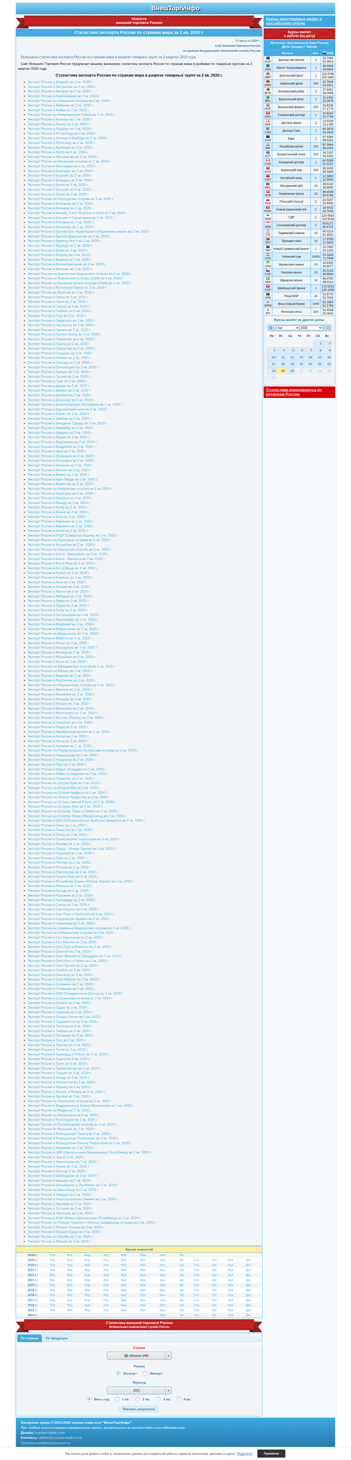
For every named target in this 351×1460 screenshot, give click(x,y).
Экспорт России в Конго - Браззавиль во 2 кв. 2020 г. (68, 554)
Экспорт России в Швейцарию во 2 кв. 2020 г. (62, 1176)
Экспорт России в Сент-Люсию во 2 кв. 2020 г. (63, 965)
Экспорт (130, 1373)
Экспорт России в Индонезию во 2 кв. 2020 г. (62, 442)
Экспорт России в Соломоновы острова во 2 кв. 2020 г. (70, 998)
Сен (196, 1260)
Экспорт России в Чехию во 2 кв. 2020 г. (58, 1166)
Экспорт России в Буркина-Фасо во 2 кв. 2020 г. (64, 241)
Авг (182, 1255)
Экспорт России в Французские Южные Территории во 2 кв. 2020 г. (79, 1143)
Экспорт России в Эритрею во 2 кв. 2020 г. (60, 1204)
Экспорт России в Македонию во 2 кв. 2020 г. (62, 647)
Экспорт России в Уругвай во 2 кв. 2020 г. (59, 1096)
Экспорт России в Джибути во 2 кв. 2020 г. (59, 395)
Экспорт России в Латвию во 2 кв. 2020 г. (59, 587)
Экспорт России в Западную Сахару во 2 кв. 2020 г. (67, 423)
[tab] (29, 1338)
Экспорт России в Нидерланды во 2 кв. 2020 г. (63, 755)
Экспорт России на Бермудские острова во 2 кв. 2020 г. (70, 199)
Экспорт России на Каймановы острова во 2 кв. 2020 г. (70, 488)
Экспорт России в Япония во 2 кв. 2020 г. (59, 1241)
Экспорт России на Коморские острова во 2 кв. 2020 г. (69, 549)
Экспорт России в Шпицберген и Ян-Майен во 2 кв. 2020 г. (73, 1185)
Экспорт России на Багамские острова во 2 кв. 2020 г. (69, 161)
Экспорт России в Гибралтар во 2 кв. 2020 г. (61, 348)
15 (319, 357)
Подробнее (245, 1453)
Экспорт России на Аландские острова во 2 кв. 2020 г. (69, 101)
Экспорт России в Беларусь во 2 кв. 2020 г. (60, 180)
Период (139, 1382)
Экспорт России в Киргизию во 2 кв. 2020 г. (60, 521)
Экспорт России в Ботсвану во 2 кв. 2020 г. (60, 222)
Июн (143, 1255)
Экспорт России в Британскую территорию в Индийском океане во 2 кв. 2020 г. (89, 231)
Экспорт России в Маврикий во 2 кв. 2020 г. (61, 624)
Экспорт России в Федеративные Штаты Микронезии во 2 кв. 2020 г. (80, 1105)
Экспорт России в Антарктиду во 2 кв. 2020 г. (62, 133)
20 (301, 363)
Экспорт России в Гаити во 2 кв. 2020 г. (57, 301)
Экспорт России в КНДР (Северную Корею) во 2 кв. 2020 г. (72, 535)
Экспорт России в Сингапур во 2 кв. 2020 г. (60, 975)
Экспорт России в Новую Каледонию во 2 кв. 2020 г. (67, 774)
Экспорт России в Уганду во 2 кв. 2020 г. (58, 1077)
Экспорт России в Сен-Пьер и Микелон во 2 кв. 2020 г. (69, 947)
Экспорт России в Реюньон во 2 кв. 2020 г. (60, 886)
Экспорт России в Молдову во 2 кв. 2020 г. (60, 699)
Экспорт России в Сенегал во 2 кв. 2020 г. (59, 951)
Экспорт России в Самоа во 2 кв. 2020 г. (58, 905)
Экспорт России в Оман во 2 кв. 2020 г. (57, 825)
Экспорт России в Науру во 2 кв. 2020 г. (58, 727)
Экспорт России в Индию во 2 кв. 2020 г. (58, 437)
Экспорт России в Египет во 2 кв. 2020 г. (58, 414)
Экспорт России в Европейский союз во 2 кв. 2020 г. (67, 409)
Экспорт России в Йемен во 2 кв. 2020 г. (58, 474)
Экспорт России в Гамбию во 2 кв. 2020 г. (59, 311)
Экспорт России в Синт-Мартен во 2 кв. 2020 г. (63, 979)
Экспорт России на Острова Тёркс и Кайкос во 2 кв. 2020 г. (73, 811)
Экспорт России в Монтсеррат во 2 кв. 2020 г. (62, 713)
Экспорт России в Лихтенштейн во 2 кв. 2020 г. (63, 615)
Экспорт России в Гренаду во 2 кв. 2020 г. (59, 362)
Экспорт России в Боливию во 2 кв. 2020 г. (60, 208)
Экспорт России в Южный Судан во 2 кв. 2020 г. (64, 1232)
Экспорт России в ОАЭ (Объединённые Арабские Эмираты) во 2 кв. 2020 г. (86, 820)
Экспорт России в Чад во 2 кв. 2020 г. (56, 1157)
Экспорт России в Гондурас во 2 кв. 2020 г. (60, 353)
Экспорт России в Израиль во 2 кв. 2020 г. (59, 432)
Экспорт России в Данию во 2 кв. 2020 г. (58, 386)
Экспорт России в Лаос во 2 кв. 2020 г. (57, 582)
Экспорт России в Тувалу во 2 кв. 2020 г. (58, 1059)
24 (273, 370)
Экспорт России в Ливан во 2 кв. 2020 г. (58, 601)
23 (329, 363)
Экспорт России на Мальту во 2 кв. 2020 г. (60, 671)
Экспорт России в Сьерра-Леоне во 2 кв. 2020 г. (64, 1017)
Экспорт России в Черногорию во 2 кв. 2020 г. (63, 1161)
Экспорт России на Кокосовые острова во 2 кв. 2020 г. (69, 540)
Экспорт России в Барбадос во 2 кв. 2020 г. (61, 171)
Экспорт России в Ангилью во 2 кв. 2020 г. (60, 119)
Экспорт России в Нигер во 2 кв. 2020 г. (58, 741)
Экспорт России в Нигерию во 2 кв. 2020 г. (60, 746)
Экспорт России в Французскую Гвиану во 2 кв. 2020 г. (69, 1134)
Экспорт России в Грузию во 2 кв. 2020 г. (58, 376)
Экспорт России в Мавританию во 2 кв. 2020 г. (63, 629)
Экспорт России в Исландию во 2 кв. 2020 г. (61, 460)
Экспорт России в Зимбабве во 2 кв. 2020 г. (61, 428)
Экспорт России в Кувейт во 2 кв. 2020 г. (58, 573)
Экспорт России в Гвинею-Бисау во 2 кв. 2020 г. (64, 334)
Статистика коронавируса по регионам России (294, 392)
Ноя (230, 1260)
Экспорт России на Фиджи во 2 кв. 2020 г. (59, 1110)
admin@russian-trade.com (60, 1437)
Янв (52, 1255)
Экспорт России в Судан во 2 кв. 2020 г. (58, 1007)
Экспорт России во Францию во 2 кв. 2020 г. (61, 1129)
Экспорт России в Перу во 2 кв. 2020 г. (57, 858)
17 (273, 363)
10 (273, 357)
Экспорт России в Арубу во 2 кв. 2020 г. (58, 152)
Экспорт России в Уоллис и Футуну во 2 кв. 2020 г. (66, 1092)
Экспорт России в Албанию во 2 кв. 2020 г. (60, 105)
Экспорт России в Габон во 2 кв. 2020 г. (58, 297)
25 (283, 370)
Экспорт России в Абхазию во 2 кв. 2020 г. (60, 82)
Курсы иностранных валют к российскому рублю (294, 21)
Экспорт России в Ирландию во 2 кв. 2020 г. (61, 456)
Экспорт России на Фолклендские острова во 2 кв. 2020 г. (72, 1124)
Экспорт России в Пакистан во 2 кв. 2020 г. (60, 830)
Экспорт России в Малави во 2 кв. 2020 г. (59, 652)
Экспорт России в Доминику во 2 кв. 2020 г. (61, 400)
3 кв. (167, 1399)
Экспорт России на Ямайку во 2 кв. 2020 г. (60, 1236)
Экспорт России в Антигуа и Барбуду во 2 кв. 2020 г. (67, 138)
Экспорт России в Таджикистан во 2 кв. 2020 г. (63, 1021)
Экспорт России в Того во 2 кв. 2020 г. (56, 1040)
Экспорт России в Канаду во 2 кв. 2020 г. (58, 503)
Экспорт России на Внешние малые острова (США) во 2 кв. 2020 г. (79, 283)
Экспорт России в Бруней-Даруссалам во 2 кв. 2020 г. (69, 236)
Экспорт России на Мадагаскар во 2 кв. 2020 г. (63, 633)
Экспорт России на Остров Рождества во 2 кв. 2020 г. (68, 797)
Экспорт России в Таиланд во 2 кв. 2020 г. (60, 1026)
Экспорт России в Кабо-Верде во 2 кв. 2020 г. (62, 479)
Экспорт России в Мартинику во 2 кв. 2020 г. (61, 680)
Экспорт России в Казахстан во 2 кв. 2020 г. (61, 484)
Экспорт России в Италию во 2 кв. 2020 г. (59, 470)
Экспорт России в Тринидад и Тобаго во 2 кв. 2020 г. (68, 1054)
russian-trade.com (50, 1432)
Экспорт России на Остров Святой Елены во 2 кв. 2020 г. (71, 802)
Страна (139, 1348)
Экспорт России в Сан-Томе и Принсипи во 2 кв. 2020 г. (70, 914)
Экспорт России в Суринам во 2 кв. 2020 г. (60, 1012)
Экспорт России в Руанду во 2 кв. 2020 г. (58, 890)
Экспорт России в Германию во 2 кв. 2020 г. (61, 339)
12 (292, 357)
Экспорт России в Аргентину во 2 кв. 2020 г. (61, 143)
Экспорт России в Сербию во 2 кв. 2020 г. (59, 970)
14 (310, 357)
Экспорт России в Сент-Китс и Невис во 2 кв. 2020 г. (67, 961)
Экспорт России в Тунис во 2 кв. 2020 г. (57, 1063)
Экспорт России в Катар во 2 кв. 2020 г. (57, 507)
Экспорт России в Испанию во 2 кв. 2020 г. (60, 465)
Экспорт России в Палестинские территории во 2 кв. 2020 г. (73, 839)
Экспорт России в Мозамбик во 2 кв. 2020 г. (61, 694)
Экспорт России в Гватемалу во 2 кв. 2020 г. (61, 325)
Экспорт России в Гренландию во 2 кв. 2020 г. (63, 367)
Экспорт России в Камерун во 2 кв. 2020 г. (60, 498)
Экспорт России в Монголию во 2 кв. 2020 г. (61, 708)
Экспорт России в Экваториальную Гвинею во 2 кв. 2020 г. (72, 1199)
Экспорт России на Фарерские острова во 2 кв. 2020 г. (69, 1101)
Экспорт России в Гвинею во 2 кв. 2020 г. (59, 330)
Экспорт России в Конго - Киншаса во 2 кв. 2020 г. (66, 559)
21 (310, 363)
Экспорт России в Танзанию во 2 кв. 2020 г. (61, 1035)
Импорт (156, 1373)
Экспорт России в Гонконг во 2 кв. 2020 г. (59, 358)
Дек (248, 1260)
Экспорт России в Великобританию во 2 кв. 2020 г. (66, 264)
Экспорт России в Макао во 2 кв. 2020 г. (58, 643)
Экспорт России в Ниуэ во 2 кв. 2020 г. (57, 764)
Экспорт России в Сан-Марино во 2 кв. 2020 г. (63, 909)
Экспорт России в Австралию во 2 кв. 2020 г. (61, 87)
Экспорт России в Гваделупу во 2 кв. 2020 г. (61, 320)
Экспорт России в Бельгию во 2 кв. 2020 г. (60, 189)
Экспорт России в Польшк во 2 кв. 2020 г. (59, 867)
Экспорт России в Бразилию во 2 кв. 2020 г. (61, 227)
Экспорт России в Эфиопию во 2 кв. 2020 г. (61, 1213)
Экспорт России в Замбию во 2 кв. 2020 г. (59, 418)
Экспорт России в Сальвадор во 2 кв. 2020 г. (61, 900)
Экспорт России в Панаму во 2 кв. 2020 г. (59, 844)
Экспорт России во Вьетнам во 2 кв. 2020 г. (61, 292)
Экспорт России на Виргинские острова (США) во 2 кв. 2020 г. (75, 278)
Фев (69, 1255)
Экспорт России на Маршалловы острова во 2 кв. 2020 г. (71, 685)
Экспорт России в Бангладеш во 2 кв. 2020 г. (62, 166)
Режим (139, 1366)
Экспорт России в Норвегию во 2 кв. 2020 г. (61, 778)
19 (292, 363)
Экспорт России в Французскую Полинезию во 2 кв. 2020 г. (73, 1138)
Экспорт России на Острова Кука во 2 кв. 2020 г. (64, 806)
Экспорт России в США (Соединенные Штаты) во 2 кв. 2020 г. (75, 993)
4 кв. (187, 1399)
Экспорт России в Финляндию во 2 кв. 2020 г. (62, 1119)
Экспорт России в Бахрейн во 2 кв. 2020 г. (60, 175)
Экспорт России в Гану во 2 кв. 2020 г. (56, 316)
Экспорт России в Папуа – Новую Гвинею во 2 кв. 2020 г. (71, 848)
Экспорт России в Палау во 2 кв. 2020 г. (58, 834)
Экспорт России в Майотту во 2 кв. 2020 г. (59, 638)
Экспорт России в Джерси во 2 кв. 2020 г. (59, 390)
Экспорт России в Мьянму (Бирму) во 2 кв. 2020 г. (66, 718)
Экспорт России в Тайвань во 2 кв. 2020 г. (59, 1031)
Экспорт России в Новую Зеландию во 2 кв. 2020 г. (66, 769)
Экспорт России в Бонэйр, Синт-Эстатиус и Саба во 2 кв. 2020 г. (77, 213)
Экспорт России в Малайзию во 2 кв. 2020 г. (61, 657)
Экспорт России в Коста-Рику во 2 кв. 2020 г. (61, 563)
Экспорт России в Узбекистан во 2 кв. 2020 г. (62, 1082)
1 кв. (126, 1399)
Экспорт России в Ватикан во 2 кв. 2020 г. (59, 259)
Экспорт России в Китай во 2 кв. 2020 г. (57, 530)
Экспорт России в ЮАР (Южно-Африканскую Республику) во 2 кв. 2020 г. (84, 1218)
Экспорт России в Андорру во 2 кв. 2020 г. (60, 128)
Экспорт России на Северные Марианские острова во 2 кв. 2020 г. (79, 928)
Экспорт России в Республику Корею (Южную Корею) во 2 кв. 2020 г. (80, 881)
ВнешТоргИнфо (175, 8)
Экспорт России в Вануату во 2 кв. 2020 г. (59, 255)
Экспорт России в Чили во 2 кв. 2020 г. (57, 1171)
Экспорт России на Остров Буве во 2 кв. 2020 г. (64, 783)
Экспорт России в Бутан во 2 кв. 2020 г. (57, 250)
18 (283, 363)
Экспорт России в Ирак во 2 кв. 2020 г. (57, 451)
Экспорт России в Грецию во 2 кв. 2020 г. (59, 372)
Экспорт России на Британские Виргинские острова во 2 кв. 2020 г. (79, 274)
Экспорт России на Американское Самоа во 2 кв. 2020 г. (71, 114)
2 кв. (146, 1399)
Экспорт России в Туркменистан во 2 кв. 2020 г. (64, 1068)
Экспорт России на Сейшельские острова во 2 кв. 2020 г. (71, 932)
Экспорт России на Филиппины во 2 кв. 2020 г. (63, 1115)
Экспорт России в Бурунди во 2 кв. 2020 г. (59, 245)
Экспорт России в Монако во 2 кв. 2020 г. (59, 703)
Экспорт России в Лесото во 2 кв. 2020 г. (58, 591)
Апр (106, 1255)
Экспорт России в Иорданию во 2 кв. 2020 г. (61, 446)
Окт (214, 1260)
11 (283, 357)
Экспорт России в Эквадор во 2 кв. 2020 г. (59, 1194)
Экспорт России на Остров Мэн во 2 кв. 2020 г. (63, 788)
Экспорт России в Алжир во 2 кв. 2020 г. (58, 110)
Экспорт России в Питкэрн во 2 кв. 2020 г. (59, 862)
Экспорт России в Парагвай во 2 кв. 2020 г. (60, 853)
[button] (138, 1409)
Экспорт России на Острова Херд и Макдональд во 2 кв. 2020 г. (77, 816)
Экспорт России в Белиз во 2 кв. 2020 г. (58, 185)
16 (329, 357)
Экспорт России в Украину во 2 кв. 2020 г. (59, 1087)
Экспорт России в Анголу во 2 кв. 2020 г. (58, 124)
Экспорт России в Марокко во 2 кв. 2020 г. (60, 676)
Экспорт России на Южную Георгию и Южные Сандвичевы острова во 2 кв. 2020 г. (91, 1222)
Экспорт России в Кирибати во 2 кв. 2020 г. (60, 526)
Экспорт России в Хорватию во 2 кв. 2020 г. (61, 1148)
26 (292, 370)
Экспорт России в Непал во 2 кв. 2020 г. (58, 736)
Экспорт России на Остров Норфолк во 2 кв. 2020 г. (67, 792)
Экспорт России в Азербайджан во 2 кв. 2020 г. (63, 96)
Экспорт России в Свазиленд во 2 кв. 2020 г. (61, 923)
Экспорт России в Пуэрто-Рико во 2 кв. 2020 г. (63, 876)
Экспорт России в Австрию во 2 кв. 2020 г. (60, 91)
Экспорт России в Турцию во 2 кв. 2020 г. (59, 1073)
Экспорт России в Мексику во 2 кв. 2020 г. (59, 689)
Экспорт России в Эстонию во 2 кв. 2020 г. (60, 1208)
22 (319, 363)
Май (124, 1255)
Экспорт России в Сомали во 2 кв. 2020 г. (59, 1003)
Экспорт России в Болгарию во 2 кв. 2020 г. (61, 203)
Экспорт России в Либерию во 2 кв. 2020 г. (60, 596)
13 (301, 357)
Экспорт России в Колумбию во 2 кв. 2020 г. (61, 545)
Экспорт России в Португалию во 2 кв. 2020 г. (62, 872)
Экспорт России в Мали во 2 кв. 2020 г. (57, 661)
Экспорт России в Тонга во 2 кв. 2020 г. (57, 1049)
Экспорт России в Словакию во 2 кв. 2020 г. (61, 984)
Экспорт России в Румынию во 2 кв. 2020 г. (60, 895)
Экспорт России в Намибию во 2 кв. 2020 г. (60, 722)
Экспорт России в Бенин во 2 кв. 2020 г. (58, 194)
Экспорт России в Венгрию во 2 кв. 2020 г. (60, 269)
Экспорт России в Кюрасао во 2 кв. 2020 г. (60, 577)
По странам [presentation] (29, 1338)
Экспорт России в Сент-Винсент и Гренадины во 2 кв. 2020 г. (74, 956)
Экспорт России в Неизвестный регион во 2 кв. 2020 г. (69, 732)
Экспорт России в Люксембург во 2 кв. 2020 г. (62, 619)
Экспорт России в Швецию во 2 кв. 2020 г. (59, 1180)
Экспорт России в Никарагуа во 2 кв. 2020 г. (61, 759)
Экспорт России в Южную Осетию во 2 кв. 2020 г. (65, 1227)
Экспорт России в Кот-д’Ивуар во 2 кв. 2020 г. (62, 568)
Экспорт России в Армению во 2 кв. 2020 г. (60, 147)
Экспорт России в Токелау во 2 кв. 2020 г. (59, 1045)
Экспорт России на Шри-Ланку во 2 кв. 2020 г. (63, 1190)
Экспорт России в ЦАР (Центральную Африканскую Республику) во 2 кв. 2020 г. (89, 1152)
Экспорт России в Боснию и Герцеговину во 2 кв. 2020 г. (71, 217)
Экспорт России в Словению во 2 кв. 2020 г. (61, 989)
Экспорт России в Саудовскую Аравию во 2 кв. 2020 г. (69, 919)
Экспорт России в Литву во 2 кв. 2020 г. (57, 610)
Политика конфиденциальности (45, 1442)
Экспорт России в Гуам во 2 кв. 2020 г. (57, 381)
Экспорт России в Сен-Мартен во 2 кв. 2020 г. (63, 942)
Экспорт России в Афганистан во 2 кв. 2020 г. (62, 157)
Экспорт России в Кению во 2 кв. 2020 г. (58, 512)
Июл (163, 1255)
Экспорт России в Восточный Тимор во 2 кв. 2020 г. (67, 287)
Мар (87, 1255)
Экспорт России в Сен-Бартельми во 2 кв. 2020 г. (65, 937)
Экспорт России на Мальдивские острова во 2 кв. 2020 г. (71, 666)
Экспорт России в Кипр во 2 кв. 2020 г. (57, 517)
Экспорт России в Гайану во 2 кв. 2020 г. (58, 306)
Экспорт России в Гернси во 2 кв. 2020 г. (58, 344)
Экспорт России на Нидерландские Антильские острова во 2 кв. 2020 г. (82, 750)
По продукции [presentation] (57, 1338)
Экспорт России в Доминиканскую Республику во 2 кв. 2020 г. (75, 404)
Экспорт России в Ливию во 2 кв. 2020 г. (58, 605)
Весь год (101, 1399)
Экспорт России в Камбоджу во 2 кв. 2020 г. (61, 493)
